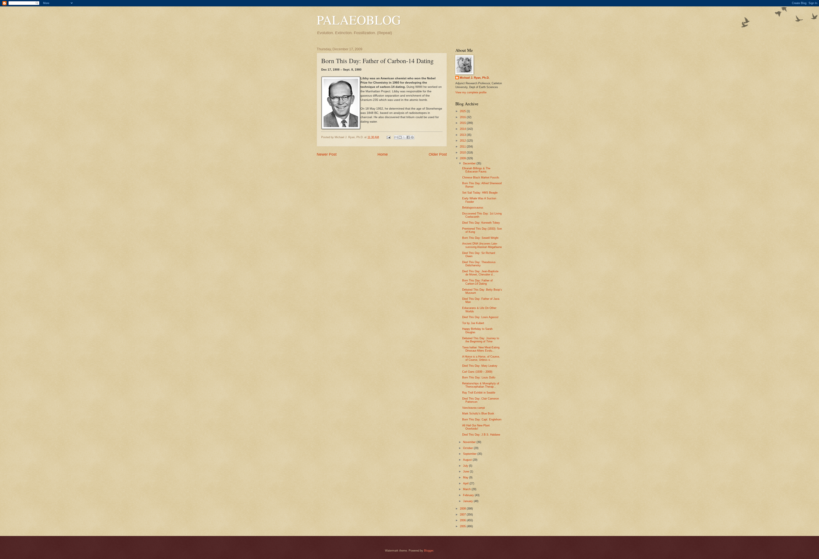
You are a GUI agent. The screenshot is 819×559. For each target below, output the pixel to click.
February (469, 495)
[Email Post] (388, 137)
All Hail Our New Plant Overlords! (476, 427)
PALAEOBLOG (359, 19)
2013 (463, 134)
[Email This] (396, 137)
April (466, 483)
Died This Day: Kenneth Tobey (481, 222)
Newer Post (327, 154)
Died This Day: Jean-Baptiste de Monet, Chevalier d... (480, 273)
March (467, 489)
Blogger (428, 550)
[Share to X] (404, 137)
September (470, 453)
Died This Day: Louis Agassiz (480, 317)
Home (383, 154)
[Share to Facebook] (408, 137)
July (466, 465)
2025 (463, 111)
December (469, 163)
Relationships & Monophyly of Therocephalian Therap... (480, 385)
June (466, 471)
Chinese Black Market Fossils (480, 177)
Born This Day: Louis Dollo (478, 377)
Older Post (438, 154)
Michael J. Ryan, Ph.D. (474, 77)
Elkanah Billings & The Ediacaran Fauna (476, 170)
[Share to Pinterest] (412, 137)
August (468, 459)
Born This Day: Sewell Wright (480, 237)
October (468, 448)
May (466, 477)
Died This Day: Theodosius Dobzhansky (479, 264)
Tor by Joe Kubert (473, 323)
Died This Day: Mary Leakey (479, 365)
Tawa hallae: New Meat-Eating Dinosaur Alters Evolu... (481, 349)
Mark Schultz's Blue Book (478, 413)
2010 (463, 152)
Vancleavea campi (473, 407)
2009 (463, 158)
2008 (463, 508)
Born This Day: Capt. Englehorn (481, 419)
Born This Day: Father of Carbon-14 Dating (477, 282)
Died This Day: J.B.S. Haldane (481, 434)
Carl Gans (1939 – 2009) (477, 371)
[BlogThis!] (400, 137)
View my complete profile (470, 92)
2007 (463, 514)
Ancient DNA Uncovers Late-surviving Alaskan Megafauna (482, 245)
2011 (463, 146)
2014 (463, 128)
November (469, 442)
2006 (463, 520)
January (468, 501)
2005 (463, 526)
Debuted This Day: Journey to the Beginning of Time (480, 340)
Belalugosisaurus (472, 207)
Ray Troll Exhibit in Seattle (478, 392)
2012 (463, 140)
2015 (463, 123)
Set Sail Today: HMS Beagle (480, 192)
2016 (463, 117)
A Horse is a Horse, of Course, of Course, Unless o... (481, 358)
